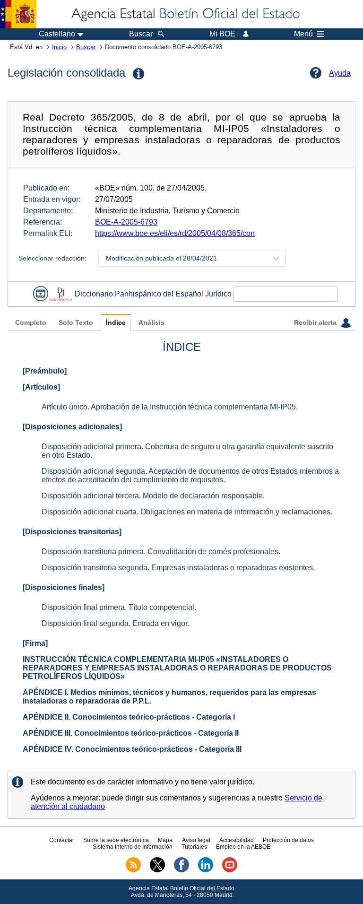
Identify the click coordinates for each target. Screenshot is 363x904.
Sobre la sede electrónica (116, 840)
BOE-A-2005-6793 (126, 222)
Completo (30, 322)
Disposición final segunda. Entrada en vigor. (115, 623)
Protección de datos (288, 840)
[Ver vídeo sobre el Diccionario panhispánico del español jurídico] (40, 294)
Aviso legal (196, 840)
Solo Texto (76, 322)
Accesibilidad (236, 840)
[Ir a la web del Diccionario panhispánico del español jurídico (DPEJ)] (60, 294)
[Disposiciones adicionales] (72, 427)
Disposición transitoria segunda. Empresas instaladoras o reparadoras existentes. (178, 568)
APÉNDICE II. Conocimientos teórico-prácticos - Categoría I (129, 717)
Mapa (165, 840)
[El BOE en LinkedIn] (205, 870)
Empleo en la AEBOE (243, 846)
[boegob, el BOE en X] (157, 870)
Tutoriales (194, 846)
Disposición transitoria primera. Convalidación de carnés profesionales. (161, 552)
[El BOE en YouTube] (229, 870)
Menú (303, 34)
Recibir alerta (316, 322)
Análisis (151, 322)
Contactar (61, 840)
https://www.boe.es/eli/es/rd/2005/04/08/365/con (175, 233)
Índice (116, 322)
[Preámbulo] (45, 371)
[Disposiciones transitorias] (72, 532)
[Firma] (35, 643)
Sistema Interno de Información (133, 846)
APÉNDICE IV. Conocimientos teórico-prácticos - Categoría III (132, 749)
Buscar (85, 47)
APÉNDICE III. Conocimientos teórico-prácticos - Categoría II (131, 733)
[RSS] (133, 870)
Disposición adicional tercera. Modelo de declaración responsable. (153, 496)
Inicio (59, 47)
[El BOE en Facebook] (181, 870)
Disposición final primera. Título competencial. (119, 607)
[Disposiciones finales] (63, 587)
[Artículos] (41, 387)
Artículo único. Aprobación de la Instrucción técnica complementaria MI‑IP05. (170, 407)
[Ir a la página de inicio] (185, 14)
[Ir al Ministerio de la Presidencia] (18, 14)
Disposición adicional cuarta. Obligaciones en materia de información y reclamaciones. (187, 512)
